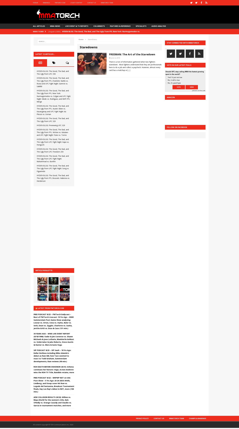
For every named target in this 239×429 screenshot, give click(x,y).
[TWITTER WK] (196, 2)
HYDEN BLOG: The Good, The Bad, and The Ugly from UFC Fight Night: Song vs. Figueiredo (53, 168)
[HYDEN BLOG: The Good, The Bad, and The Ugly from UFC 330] (42, 281)
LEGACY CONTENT (76, 3)
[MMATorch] (58, 14)
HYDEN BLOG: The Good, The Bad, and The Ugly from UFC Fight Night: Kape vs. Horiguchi (53, 142)
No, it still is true (174, 80)
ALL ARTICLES (39, 26)
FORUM (35, 3)
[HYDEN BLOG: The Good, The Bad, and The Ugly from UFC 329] (54, 289)
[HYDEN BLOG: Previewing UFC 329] (65, 289)
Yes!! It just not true (175, 77)
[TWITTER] (191, 2)
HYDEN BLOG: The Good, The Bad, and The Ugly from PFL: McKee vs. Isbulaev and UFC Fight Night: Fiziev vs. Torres (53, 132)
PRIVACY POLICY (142, 418)
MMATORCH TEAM (107, 3)
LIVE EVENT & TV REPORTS (76, 26)
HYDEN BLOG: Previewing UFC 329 (51, 125)
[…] (129, 70)
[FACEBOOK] (201, 2)
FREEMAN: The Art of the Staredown (132, 54)
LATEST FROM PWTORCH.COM (51, 308)
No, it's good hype (174, 83)
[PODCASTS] (206, 2)
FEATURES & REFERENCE (120, 26)
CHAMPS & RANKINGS (197, 418)
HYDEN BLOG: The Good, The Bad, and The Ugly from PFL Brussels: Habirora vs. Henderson (53, 178)
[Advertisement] (52, 226)
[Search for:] (54, 41)
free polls (202, 90)
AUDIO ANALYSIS (158, 26)
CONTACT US (91, 3)
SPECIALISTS (141, 26)
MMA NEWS (55, 26)
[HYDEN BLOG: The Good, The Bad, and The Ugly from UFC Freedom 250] (65, 297)
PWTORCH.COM (60, 3)
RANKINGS (46, 3)
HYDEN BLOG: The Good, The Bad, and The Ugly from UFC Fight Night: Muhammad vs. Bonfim (53, 159)
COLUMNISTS (99, 26)
